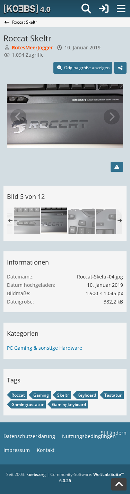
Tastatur (113, 395)
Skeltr (63, 395)
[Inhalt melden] (117, 167)
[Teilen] (120, 68)
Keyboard (86, 395)
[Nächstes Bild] (112, 116)
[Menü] (121, 9)
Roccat (18, 395)
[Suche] (86, 9)
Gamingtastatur (27, 404)
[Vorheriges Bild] (18, 116)
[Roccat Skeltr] (27, 221)
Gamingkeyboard (69, 404)
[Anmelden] (104, 8)
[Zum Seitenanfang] (119, 484)
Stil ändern (114, 432)
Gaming (41, 395)
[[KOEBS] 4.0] (27, 9)
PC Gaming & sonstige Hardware (44, 348)
